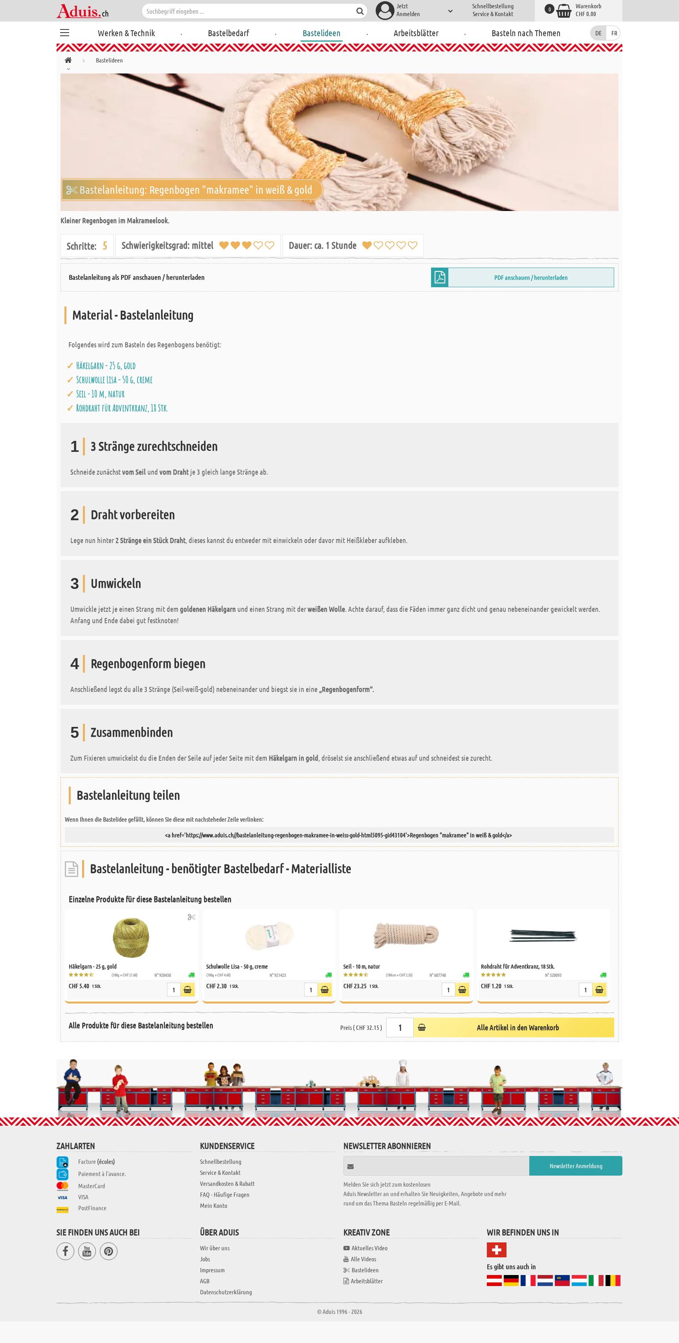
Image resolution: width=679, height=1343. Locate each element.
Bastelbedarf (228, 33)
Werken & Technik (126, 33)
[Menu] (64, 31)
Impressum (212, 1269)
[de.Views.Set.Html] (191, 917)
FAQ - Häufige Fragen (225, 1194)
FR (614, 33)
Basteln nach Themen (526, 33)
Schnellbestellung (493, 5)
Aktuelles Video (369, 1247)
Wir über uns (214, 1247)
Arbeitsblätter (416, 33)
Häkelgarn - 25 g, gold (106, 365)
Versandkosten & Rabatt (227, 1183)
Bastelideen (322, 33)
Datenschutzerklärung (226, 1291)
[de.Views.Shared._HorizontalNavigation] (68, 61)
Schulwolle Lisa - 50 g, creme (114, 379)
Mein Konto (213, 1205)
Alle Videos (363, 1258)
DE (598, 33)
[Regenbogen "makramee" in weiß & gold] (339, 142)
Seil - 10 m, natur (100, 394)
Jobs (205, 1258)
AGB (204, 1280)
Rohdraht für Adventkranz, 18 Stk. (122, 408)
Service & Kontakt (493, 13)
